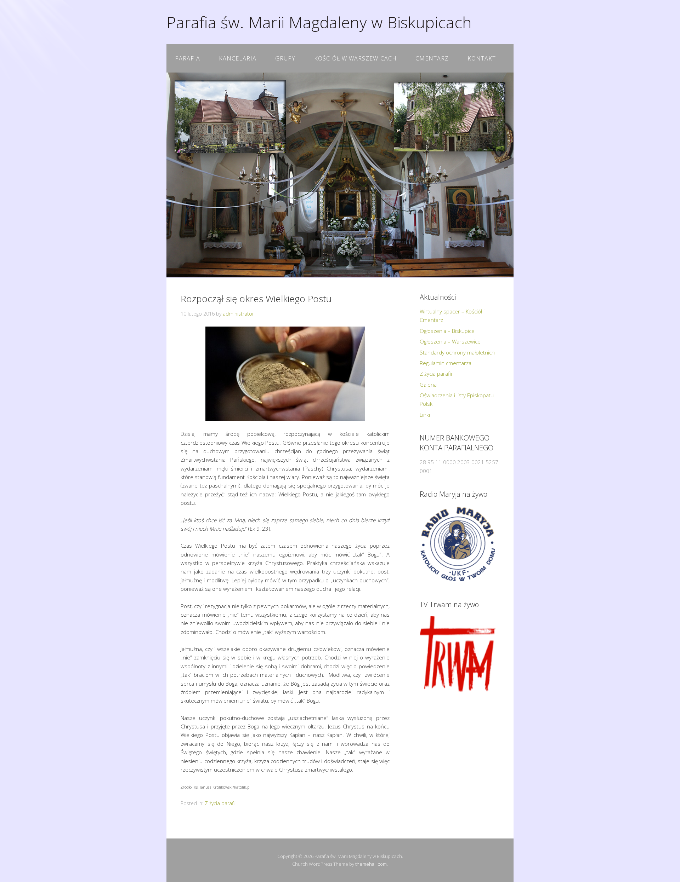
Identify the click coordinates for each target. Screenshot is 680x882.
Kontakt (482, 58)
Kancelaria (237, 58)
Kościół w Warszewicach (355, 58)
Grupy (285, 58)
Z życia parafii (220, 803)
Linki (425, 414)
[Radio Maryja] (458, 544)
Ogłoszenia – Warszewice (450, 341)
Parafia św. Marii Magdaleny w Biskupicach (319, 22)
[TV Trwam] (458, 654)
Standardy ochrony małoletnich (457, 352)
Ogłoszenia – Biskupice (447, 330)
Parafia (187, 58)
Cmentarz (432, 58)
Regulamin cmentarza (445, 363)
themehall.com (371, 864)
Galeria (428, 384)
